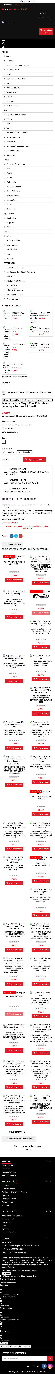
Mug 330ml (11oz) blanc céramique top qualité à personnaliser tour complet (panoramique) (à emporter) (41, 1039)
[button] (10, 1294)
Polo (8, 123)
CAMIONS (10, 60)
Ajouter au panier (34, 459)
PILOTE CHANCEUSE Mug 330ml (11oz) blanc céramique (41, 968)
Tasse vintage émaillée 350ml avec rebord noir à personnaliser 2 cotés (41, 733)
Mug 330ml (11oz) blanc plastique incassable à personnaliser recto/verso (40, 567)
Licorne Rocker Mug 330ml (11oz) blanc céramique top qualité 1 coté (14, 834)
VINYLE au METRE (13, 87)
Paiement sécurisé (9, 1198)
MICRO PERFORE (13, 105)
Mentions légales (8, 1188)
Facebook (27, 1149)
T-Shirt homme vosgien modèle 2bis (14, 563)
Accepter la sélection (9, 1346)
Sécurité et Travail (13, 137)
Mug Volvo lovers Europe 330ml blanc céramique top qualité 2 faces (14, 1035)
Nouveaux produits (9, 1171)
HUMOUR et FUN (13, 69)
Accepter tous (24, 1346)
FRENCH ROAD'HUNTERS (16, 280)
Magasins (5, 1205)
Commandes (7, 1222)
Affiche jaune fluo (13, 240)
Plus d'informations (9, 1270)
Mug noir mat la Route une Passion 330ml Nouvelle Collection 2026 (41, 1001)
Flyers (9, 254)
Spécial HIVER (12, 155)
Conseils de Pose (8, 1165)
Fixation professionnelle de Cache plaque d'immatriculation (18, 328)
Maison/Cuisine (13, 200)
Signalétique (9, 213)
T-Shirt (9, 119)
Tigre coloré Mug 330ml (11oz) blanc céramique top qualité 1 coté (41, 631)
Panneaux (10, 227)
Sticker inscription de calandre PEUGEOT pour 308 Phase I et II (45, 328)
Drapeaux (10, 222)
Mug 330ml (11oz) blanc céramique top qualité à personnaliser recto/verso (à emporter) (41, 1073)
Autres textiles (12, 141)
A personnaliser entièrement (18, 146)
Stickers (7, 56)
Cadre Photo (11, 209)
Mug (8, 168)
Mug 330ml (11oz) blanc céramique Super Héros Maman (41, 766)
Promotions (6, 1168)
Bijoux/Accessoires (14, 186)
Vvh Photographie (13, 298)
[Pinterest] (21, 536)
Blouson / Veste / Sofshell (17, 132)
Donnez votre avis (14, 544)
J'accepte (6, 1273)
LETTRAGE (10, 101)
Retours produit (8, 1218)
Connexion (42, 13)
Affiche (9, 236)
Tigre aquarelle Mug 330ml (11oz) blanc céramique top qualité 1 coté (41, 698)
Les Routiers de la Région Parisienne (21, 272)
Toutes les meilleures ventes (16, 377)
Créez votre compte (46, 18)
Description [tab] (8, 498)
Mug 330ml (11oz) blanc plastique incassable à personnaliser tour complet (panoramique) (14, 1109)
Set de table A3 (12, 249)
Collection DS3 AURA (14, 150)
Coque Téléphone (13, 191)
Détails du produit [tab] (26, 498)
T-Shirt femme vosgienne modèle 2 (41, 864)
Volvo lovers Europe (14, 294)
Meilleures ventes (9, 1175)
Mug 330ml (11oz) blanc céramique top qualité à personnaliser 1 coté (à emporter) (41, 834)
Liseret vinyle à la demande (45, 344)
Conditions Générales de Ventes (14, 1192)
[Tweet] (16, 536)
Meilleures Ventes (11, 305)
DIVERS (9, 83)
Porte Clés (10, 173)
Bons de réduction (9, 1232)
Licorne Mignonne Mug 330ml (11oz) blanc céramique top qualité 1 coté (14, 1072)
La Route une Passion (15, 267)
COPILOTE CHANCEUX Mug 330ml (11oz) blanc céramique (41, 899)
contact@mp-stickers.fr (18, 9)
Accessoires (9, 258)
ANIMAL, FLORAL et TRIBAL (17, 78)
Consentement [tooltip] (8, 1279)
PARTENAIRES (9, 263)
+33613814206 (17, 4)
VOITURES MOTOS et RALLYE (17, 65)
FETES (9, 74)
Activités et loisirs (13, 195)
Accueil (5, 52)
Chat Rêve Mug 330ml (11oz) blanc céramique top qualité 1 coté (14, 934)
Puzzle (9, 177)
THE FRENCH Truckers (15, 289)
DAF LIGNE (10, 276)
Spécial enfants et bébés (16, 114)
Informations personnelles (12, 1215)
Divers (9, 204)
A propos (5, 1195)
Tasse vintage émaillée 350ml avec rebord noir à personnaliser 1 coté (14, 732)
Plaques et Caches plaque (16, 164)
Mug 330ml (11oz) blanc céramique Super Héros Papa (14, 665)
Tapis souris (11, 182)
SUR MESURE (12, 92)
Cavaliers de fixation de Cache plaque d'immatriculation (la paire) (18, 344)
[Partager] (12, 536)
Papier (6, 231)
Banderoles (11, 218)
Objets (6, 159)
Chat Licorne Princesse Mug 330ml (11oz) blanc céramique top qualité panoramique (14, 769)
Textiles (7, 110)
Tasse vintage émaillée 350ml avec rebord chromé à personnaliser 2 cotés (14, 969)
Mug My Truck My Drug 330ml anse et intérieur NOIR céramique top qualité (41, 935)
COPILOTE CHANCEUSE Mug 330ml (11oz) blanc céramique (14, 867)
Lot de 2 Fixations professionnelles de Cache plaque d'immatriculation (45, 313)
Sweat (9, 128)
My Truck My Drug (13, 285)
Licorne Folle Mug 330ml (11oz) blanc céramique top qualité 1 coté (14, 602)
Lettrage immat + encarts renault (41, 596)
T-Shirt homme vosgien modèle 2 (41, 797)
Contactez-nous (8, 1202)
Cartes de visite (12, 245)
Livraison (5, 1185)
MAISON (10, 96)
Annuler (4, 1343)
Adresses (5, 1228)
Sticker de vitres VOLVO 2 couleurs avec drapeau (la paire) (41, 663)
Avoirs (4, 1225)
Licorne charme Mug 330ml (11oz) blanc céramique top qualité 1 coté (41, 1106)
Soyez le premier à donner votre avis (20, 1138)
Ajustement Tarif (14, 996)
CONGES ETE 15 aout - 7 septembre (18, 365)
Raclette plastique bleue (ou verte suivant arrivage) (18, 313)
